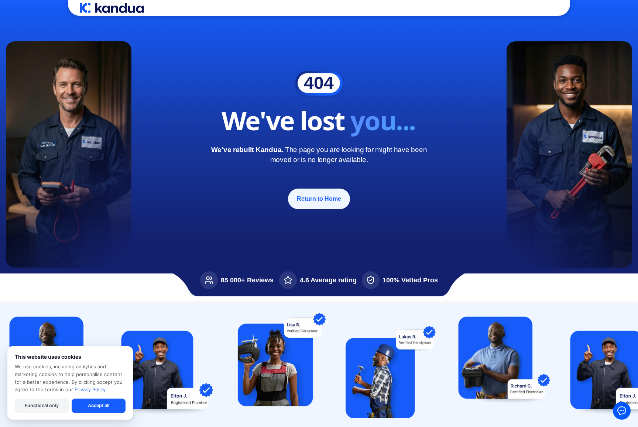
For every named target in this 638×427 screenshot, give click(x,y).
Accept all (98, 405)
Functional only (41, 405)
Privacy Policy (90, 389)
